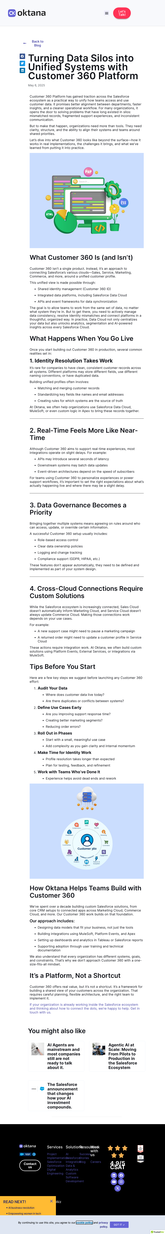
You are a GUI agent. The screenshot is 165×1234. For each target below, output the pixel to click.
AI (67, 1154)
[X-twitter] (117, 1188)
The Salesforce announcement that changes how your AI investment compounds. (62, 1095)
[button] (106, 13)
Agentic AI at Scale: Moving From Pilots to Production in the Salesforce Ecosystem (122, 1056)
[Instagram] (121, 1182)
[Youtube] (114, 1182)
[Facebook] (121, 1175)
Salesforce (73, 1158)
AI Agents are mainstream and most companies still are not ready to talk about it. (63, 1056)
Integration (73, 1161)
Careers (95, 1161)
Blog (82, 1161)
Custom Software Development (75, 1177)
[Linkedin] (114, 1175)
